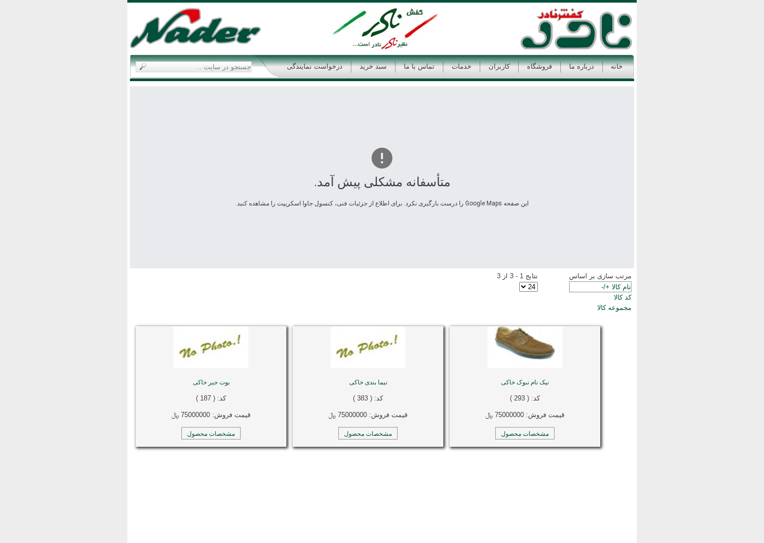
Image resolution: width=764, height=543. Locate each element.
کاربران (499, 66)
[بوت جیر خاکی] (211, 366)
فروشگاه (539, 66)
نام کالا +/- (616, 287)
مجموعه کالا (614, 308)
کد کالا (622, 297)
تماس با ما (419, 66)
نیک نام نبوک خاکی (525, 382)
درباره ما (581, 66)
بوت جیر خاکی (211, 382)
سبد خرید (373, 66)
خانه (617, 66)
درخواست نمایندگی (315, 66)
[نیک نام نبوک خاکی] (525, 366)
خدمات (461, 66)
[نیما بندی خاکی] (368, 366)
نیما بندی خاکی (368, 382)
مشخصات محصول (211, 433)
